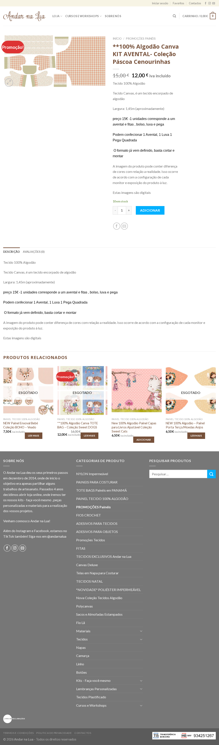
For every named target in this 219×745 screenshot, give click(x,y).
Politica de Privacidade (54, 733)
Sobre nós (113, 16)
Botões (81, 672)
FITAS (80, 548)
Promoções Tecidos (90, 540)
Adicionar (150, 210)
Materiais (83, 631)
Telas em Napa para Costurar (97, 573)
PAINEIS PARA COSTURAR (96, 482)
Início (117, 38)
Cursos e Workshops (82, 16)
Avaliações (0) (33, 251)
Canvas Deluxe (87, 565)
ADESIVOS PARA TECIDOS (96, 523)
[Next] (215, 408)
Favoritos (178, 3)
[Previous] (3, 408)
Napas (81, 647)
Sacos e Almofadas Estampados (99, 614)
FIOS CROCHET (88, 515)
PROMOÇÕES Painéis (141, 38)
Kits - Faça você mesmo (93, 680)
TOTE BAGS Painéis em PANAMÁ (101, 490)
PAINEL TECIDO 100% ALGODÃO (102, 499)
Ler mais (33, 435)
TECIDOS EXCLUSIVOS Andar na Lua (103, 556)
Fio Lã (80, 623)
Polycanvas (84, 606)
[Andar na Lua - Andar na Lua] (24, 16)
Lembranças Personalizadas (96, 689)
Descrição (11, 251)
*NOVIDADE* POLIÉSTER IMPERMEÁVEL (108, 590)
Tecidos (82, 639)
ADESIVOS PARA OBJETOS (97, 532)
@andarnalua (56, 536)
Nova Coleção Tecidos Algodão (99, 598)
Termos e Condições (18, 733)
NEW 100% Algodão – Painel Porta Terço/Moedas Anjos (185, 425)
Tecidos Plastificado (91, 697)
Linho (80, 664)
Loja (55, 16)
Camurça (82, 656)
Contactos (195, 3)
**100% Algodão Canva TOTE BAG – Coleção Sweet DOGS (77, 425)
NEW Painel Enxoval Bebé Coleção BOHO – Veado (20, 425)
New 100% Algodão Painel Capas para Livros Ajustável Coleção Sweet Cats (134, 427)
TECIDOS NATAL (89, 581)
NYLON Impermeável (92, 474)
